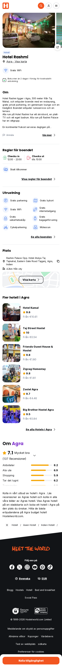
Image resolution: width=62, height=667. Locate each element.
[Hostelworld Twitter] (19, 567)
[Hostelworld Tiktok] (50, 567)
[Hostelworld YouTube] (34, 567)
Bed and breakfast (45, 590)
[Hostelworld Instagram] (27, 567)
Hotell (7, 52)
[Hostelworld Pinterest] (42, 567)
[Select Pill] (41, 6)
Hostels (20, 590)
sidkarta (42, 644)
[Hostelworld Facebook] (11, 567)
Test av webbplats (26, 644)
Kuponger (33, 636)
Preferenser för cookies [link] (31, 651)
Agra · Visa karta (16, 61)
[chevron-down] (34, 455)
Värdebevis (47, 636)
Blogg (10, 590)
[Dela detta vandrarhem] (57, 47)
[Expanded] (7, 525)
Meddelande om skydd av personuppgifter (31, 628)
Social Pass (31, 597)
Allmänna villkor (17, 636)
